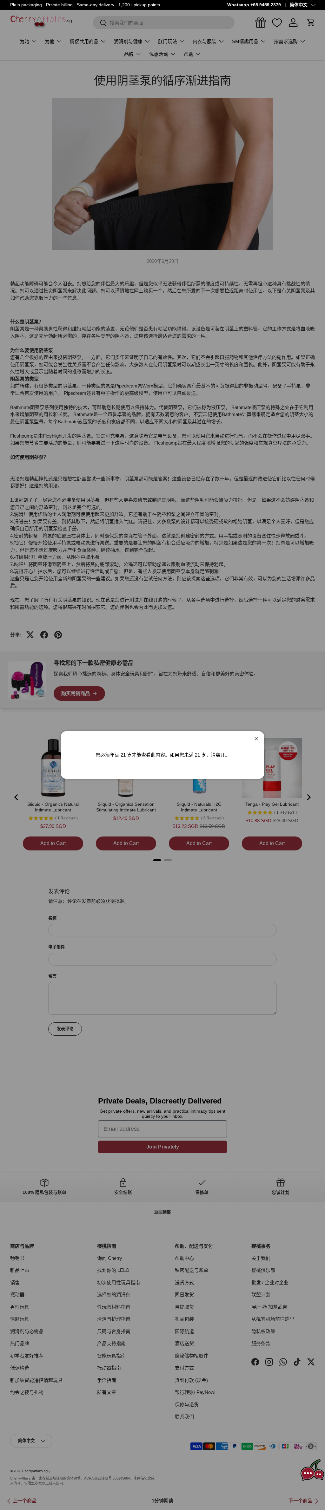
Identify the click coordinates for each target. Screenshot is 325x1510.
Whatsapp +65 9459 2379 (254, 5)
